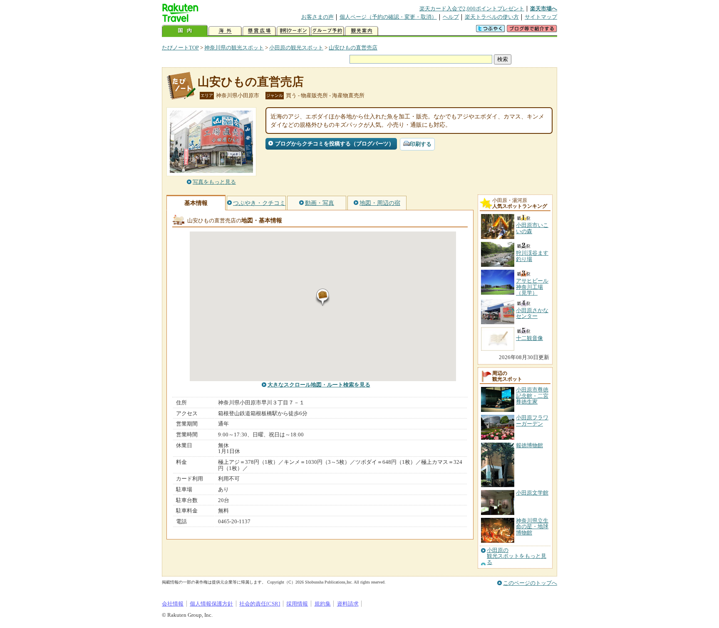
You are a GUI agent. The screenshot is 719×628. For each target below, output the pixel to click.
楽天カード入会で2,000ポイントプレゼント (471, 8)
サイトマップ (541, 17)
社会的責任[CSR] (259, 604)
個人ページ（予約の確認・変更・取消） (388, 17)
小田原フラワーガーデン (532, 420)
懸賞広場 (259, 31)
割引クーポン (293, 31)
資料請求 (348, 604)
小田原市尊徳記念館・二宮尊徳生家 (532, 396)
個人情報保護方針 (211, 604)
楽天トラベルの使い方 (492, 17)
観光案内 (361, 31)
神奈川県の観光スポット (234, 47)
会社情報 (172, 604)
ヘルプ (451, 17)
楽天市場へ (543, 8)
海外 (225, 31)
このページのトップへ (530, 583)
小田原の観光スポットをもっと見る (516, 556)
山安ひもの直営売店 (353, 47)
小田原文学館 (532, 493)
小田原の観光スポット (296, 47)
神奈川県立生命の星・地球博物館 (532, 526)
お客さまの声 (317, 17)
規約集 (323, 604)
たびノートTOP (180, 47)
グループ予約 (327, 31)
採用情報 (297, 604)
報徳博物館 (529, 445)
